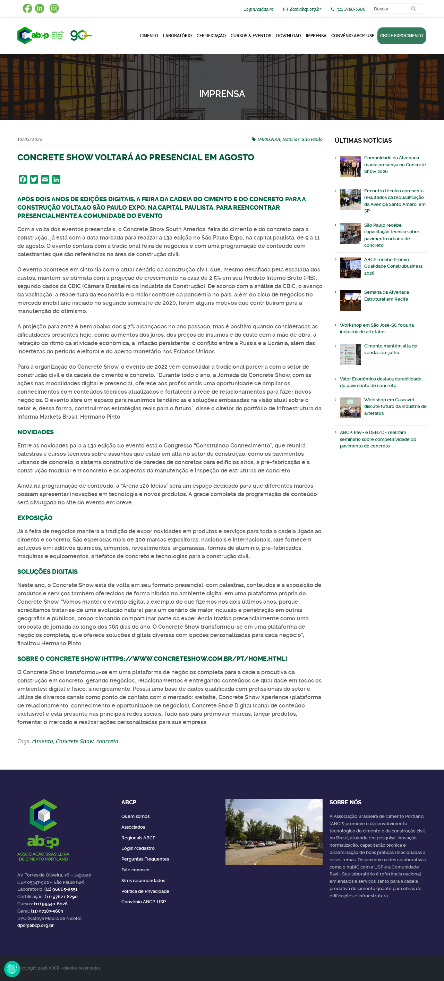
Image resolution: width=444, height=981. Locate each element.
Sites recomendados (143, 880)
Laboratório (177, 35)
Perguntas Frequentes (145, 859)
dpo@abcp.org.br (35, 925)
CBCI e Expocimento (401, 35)
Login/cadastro (259, 9)
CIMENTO (149, 35)
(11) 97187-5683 (47, 911)
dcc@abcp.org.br (305, 9)
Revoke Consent (12, 969)
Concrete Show (75, 741)
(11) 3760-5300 (351, 9)
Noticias (291, 139)
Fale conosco (135, 869)
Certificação (211, 35)
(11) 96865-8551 (60, 889)
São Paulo (312, 139)
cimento (42, 741)
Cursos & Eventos (251, 35)
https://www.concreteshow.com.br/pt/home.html (194, 659)
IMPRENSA (268, 139)
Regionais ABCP (138, 837)
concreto (107, 741)
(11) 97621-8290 (61, 896)
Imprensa (316, 35)
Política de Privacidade (145, 891)
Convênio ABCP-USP (352, 35)
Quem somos (135, 816)
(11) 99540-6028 (51, 903)
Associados (133, 827)
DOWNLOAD (288, 35)
